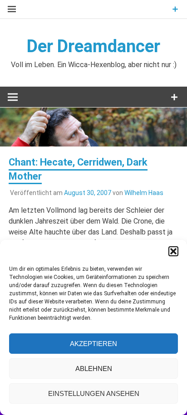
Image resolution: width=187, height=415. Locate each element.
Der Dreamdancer (93, 46)
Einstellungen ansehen (93, 393)
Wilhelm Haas (143, 192)
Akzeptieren (93, 343)
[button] (173, 251)
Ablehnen (93, 368)
